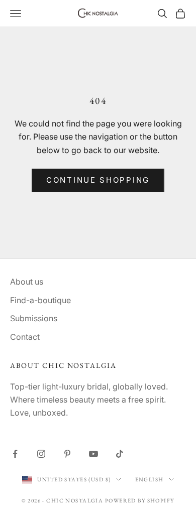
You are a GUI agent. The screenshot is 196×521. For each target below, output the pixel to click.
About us (26, 282)
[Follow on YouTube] (93, 454)
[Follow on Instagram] (41, 454)
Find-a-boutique (40, 300)
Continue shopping (98, 180)
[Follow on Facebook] (15, 454)
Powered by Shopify (139, 500)
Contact (25, 337)
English (149, 479)
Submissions (33, 318)
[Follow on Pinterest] (67, 454)
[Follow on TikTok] (120, 454)
